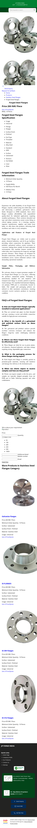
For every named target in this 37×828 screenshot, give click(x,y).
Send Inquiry (8, 89)
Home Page (6, 755)
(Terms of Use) (31, 820)
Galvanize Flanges (9, 516)
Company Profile (7, 757)
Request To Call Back (8, 91)
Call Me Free (19, 813)
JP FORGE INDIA (20, 4)
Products (9, 95)
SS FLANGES (6, 583)
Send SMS (20, 806)
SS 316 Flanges (7, 718)
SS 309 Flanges (7, 651)
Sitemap (5, 765)
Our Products (7, 760)
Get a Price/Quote (8, 110)
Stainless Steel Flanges (13, 97)
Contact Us (6, 762)
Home (8, 93)
